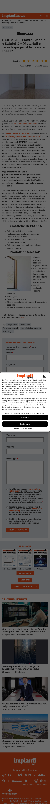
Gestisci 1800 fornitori (12, 413)
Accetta (25, 417)
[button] (44, 376)
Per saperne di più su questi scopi (32, 413)
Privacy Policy (30, 428)
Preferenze (25, 424)
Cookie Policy (19, 428)
